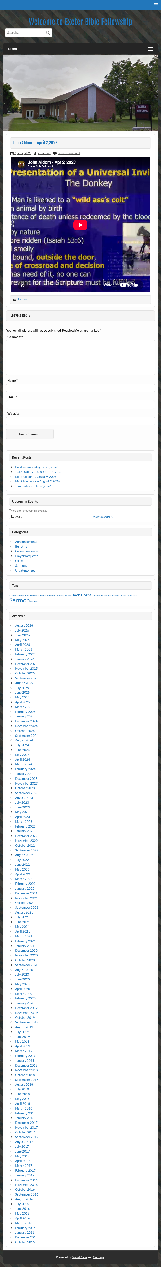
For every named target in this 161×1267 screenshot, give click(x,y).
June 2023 (22, 807)
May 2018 (22, 1099)
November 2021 (26, 898)
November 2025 (26, 668)
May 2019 (22, 1041)
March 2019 (23, 1051)
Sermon (19, 600)
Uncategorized (25, 570)
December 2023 (26, 778)
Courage (98, 1257)
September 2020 (26, 965)
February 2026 (25, 654)
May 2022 (22, 869)
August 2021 (24, 912)
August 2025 (24, 683)
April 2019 (22, 1046)
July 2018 (22, 1089)
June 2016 (22, 1208)
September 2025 (26, 678)
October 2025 (25, 673)
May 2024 (22, 754)
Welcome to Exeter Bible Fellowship (80, 22)
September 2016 (26, 1194)
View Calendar (102, 516)
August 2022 (24, 855)
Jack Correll (82, 595)
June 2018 (22, 1094)
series (19, 561)
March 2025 (23, 707)
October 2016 (25, 1189)
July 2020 (22, 974)
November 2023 (26, 783)
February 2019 (25, 1056)
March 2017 (23, 1165)
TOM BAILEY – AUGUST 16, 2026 (38, 472)
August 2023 (24, 797)
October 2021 (25, 902)
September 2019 (26, 1022)
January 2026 (24, 659)
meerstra (98, 595)
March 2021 (23, 936)
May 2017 (22, 1156)
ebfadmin (44, 153)
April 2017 (22, 1161)
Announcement (17, 595)
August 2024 (24, 740)
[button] (16, 517)
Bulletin (44, 595)
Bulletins (21, 546)
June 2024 (22, 750)
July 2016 (22, 1204)
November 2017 (26, 1127)
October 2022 (25, 845)
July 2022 (22, 860)
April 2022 (22, 874)
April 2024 (22, 759)
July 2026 (22, 630)
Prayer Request (112, 595)
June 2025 (22, 692)
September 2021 (26, 907)
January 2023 (24, 831)
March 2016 (23, 1223)
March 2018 (23, 1108)
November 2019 (26, 1013)
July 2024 (22, 745)
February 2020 (25, 998)
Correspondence (26, 551)
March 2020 (23, 993)
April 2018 (22, 1103)
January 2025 (24, 716)
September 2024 (26, 735)
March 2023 (23, 821)
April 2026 (22, 644)
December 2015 (26, 1237)
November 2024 (26, 726)
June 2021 (22, 922)
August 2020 (24, 970)
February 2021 (25, 941)
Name (12, 380)
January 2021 (24, 946)
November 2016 (26, 1184)
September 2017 (26, 1137)
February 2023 (25, 826)
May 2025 (22, 697)
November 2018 (26, 1070)
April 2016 (22, 1218)
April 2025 (22, 702)
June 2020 (22, 979)
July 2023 (22, 802)
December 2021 (26, 893)
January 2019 (24, 1060)
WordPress (79, 1257)
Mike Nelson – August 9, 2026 (36, 476)
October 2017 (25, 1132)
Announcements (26, 541)
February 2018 (25, 1113)
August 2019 (24, 1027)
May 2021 (22, 926)
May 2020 (22, 984)
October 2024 (25, 731)
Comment (15, 336)
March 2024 (23, 764)
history (68, 595)
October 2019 (25, 1017)
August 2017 (24, 1142)
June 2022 (22, 864)
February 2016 (25, 1228)
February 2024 (25, 769)
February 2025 (25, 711)
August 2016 (24, 1199)
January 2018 (24, 1118)
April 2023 (22, 817)
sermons (34, 601)
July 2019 (22, 1032)
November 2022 (26, 840)
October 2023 (25, 788)
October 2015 (25, 1242)
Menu (12, 49)
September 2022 (26, 850)
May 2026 (22, 640)
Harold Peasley (56, 595)
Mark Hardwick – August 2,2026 (37, 481)
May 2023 (22, 812)
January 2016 (24, 1232)
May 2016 (22, 1213)
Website (13, 413)
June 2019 (22, 1036)
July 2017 (22, 1146)
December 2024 (26, 721)
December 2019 (26, 1008)
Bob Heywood (32, 595)
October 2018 (25, 1075)
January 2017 (24, 1175)
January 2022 (24, 888)
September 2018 (26, 1079)
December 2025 (26, 664)
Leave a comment (69, 153)
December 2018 (26, 1065)
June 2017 (22, 1151)
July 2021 (22, 917)
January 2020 (24, 1003)
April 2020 (22, 989)
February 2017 (25, 1170)
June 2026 (22, 635)
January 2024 (24, 774)
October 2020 (25, 960)
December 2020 (26, 950)
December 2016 (26, 1180)
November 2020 (26, 955)
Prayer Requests (26, 556)
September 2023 (26, 793)
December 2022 (26, 836)
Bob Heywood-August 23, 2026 (36, 467)
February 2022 (25, 883)
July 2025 (22, 688)
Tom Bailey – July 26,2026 (33, 486)
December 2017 (26, 1122)
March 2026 (23, 649)
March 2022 (23, 879)
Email (12, 397)
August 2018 (24, 1084)
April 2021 (22, 931)
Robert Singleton (128, 595)
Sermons (23, 299)
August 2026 (24, 625)
